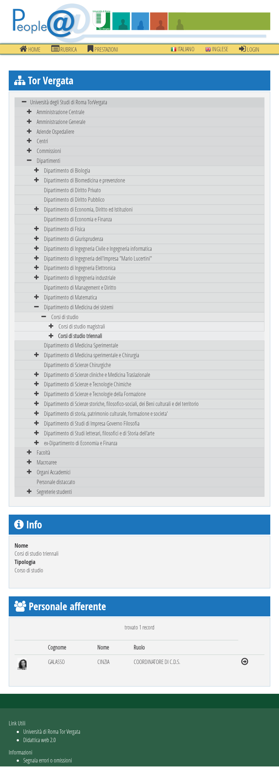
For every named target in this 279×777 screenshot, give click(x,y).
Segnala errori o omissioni (47, 760)
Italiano (185, 49)
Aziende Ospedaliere (55, 131)
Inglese (219, 49)
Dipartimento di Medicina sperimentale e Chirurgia (91, 355)
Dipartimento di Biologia (67, 170)
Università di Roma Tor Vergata (51, 731)
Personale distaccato (56, 482)
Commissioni (49, 150)
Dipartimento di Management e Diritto (80, 287)
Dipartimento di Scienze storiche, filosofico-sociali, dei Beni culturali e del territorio (121, 403)
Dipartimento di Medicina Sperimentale (81, 345)
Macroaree (47, 462)
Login (252, 49)
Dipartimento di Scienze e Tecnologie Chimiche (87, 384)
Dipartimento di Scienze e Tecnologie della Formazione (95, 394)
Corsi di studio (64, 317)
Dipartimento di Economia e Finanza (78, 219)
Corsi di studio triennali (80, 335)
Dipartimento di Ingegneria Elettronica (80, 267)
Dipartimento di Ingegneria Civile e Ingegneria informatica (98, 248)
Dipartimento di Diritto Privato (72, 190)
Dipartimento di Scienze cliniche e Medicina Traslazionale (97, 374)
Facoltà (43, 452)
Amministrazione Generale (61, 121)
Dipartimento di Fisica (64, 229)
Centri (42, 141)
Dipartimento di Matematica (70, 297)
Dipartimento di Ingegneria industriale (80, 277)
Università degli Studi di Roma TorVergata (68, 102)
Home (33, 49)
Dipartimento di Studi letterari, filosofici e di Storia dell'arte (99, 433)
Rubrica (68, 49)
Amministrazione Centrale (60, 112)
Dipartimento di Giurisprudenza (73, 238)
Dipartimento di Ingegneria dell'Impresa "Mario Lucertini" (98, 258)
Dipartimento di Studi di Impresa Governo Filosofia (92, 423)
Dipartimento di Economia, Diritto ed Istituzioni (88, 209)
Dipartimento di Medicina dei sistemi (78, 307)
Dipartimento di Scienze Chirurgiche (77, 365)
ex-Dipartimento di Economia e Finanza (80, 443)
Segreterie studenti (54, 491)
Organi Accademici (53, 472)
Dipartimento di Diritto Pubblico (74, 199)
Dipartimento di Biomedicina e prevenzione (84, 180)
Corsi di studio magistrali (81, 326)
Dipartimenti (48, 160)
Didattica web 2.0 (39, 740)
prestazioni (105, 49)
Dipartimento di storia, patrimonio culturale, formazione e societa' (106, 413)
